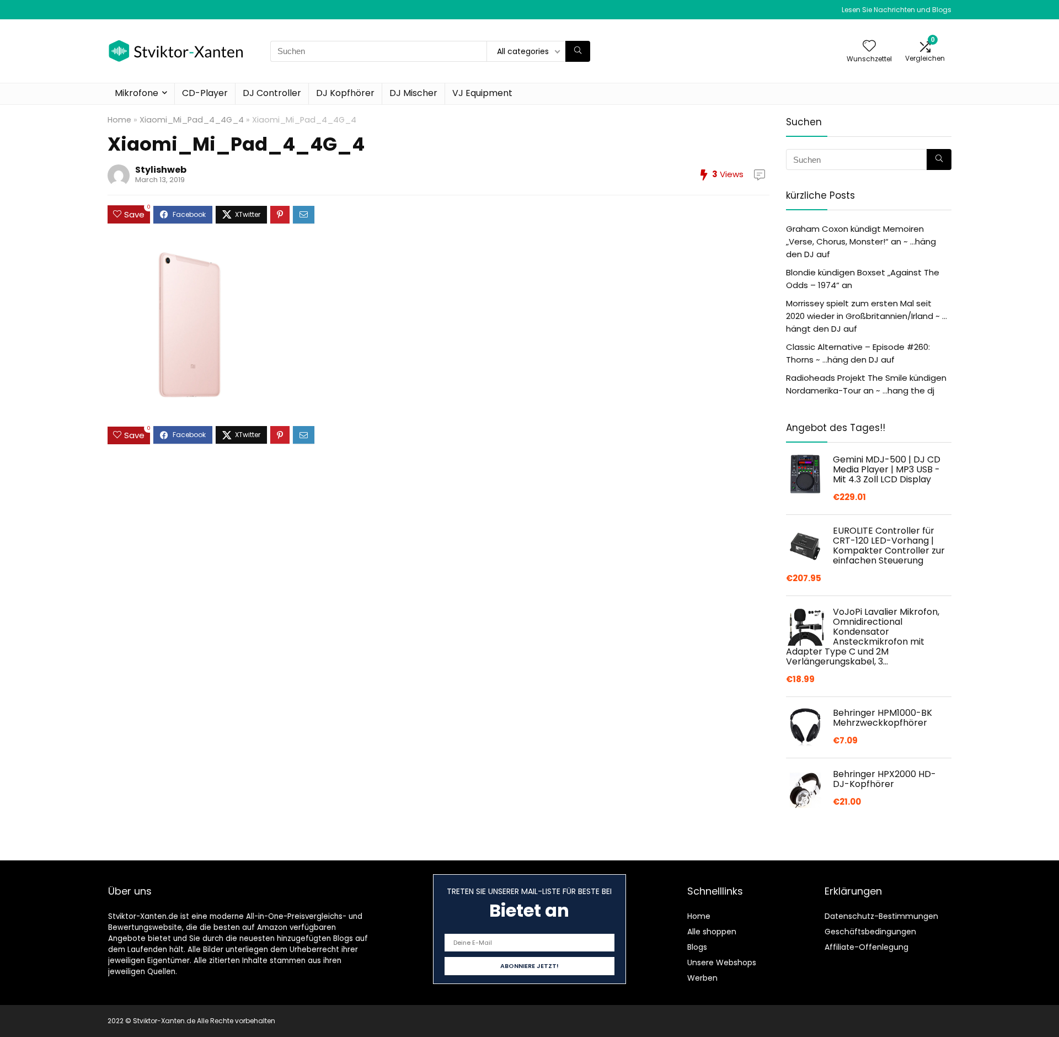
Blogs (697, 947)
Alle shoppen (711, 931)
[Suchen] (577, 51)
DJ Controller (272, 93)
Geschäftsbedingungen (870, 931)
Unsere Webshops (721, 962)
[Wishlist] (869, 47)
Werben (702, 977)
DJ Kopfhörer (345, 93)
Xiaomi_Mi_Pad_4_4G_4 (192, 119)
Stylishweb (160, 169)
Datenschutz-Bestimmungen (881, 916)
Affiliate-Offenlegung (866, 947)
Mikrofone (136, 93)
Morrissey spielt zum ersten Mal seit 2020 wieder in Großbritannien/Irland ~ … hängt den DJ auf (866, 315)
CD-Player (205, 93)
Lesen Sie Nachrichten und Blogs (896, 9)
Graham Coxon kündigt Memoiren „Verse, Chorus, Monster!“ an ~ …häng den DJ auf (861, 241)
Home (119, 119)
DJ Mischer (413, 93)
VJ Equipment (482, 93)
